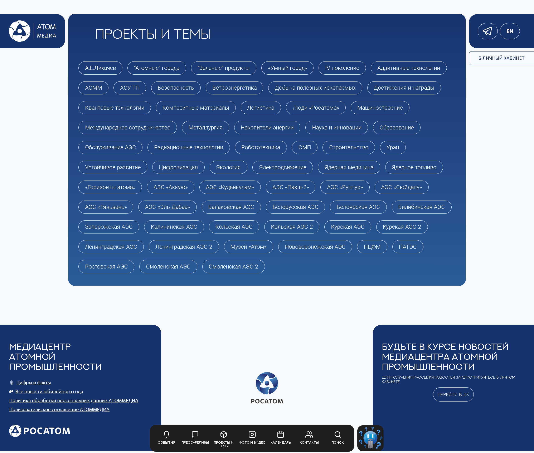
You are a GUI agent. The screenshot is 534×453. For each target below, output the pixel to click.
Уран (393, 147)
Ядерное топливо (414, 167)
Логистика (260, 107)
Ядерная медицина (349, 167)
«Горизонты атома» (110, 187)
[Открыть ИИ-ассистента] (370, 438)
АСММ (93, 87)
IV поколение (342, 68)
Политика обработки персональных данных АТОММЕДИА (73, 400)
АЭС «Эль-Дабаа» (167, 207)
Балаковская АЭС (231, 207)
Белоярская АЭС (358, 207)
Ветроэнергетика (234, 87)
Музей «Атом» (248, 246)
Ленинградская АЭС (111, 246)
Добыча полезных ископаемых (315, 87)
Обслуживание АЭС (110, 147)
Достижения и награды (404, 87)
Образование (397, 127)
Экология (228, 167)
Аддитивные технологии (408, 68)
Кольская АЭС (234, 226)
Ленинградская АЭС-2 (183, 246)
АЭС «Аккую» (171, 187)
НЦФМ (372, 246)
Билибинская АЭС (421, 207)
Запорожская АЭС (109, 226)
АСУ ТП (130, 87)
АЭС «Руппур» (345, 187)
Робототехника (260, 147)
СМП (304, 147)
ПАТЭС (408, 246)
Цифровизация (178, 167)
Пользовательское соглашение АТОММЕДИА (59, 409)
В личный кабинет (502, 58)
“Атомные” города (156, 68)
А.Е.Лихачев (100, 68)
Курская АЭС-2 (402, 226)
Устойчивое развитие (113, 167)
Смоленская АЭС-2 (233, 266)
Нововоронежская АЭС (315, 246)
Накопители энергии (267, 127)
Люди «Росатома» (316, 107)
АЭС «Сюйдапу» (401, 187)
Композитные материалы (195, 107)
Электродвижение (282, 167)
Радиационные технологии (188, 147)
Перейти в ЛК (453, 394)
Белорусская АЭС (296, 207)
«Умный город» (287, 68)
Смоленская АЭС (168, 266)
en (509, 31)
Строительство (348, 147)
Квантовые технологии (114, 107)
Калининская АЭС (174, 226)
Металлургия (206, 127)
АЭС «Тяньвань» (106, 207)
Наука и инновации (336, 127)
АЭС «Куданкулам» (230, 187)
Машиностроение (380, 107)
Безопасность (176, 87)
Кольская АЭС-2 (292, 226)
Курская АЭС (348, 226)
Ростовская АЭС (106, 266)
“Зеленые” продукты (224, 68)
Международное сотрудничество (127, 127)
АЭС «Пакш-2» (290, 187)
